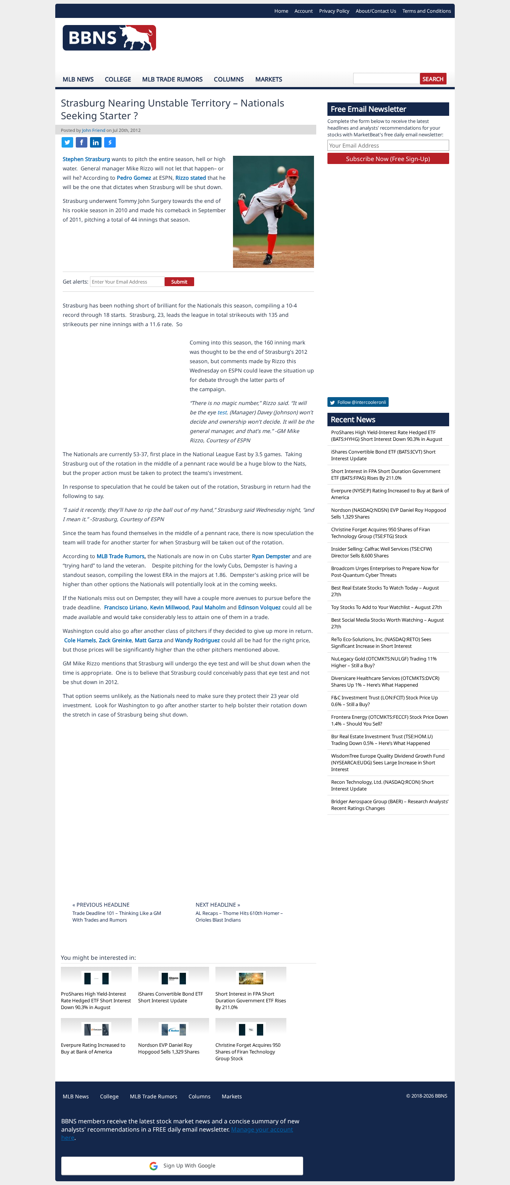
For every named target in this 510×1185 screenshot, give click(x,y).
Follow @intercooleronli (361, 402)
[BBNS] (109, 40)
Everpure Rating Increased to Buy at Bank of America (93, 1048)
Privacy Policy (334, 10)
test (222, 412)
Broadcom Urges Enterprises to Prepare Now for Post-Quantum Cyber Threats (385, 571)
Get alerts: (75, 281)
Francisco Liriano (125, 607)
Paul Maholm (209, 607)
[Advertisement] (309, 44)
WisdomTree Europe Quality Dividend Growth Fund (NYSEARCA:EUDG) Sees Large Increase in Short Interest (388, 762)
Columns (229, 79)
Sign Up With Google (188, 1165)
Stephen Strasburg (86, 159)
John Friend (93, 130)
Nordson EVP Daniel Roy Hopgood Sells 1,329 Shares (168, 1048)
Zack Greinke (115, 640)
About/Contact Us (376, 10)
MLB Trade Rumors (172, 79)
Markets (269, 79)
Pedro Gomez (134, 177)
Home (281, 10)
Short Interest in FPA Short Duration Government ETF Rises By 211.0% (250, 1000)
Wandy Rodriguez (197, 640)
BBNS (441, 1095)
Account (304, 10)
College (118, 79)
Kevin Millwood (169, 607)
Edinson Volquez (259, 607)
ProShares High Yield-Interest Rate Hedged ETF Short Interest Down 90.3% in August (96, 1000)
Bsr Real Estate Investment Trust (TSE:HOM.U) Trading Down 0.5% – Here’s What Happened (382, 739)
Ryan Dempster (271, 556)
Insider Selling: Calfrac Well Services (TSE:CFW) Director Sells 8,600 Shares (381, 552)
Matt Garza (148, 640)
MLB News (78, 79)
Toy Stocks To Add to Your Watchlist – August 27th (386, 607)
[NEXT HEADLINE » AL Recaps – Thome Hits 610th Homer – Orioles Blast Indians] (240, 895)
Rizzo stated (190, 177)
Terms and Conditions (426, 10)
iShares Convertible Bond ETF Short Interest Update (170, 997)
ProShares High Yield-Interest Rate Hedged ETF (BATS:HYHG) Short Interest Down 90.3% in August (386, 435)
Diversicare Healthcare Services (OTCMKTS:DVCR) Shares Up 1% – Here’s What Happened (385, 681)
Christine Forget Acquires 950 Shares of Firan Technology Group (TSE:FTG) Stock (380, 532)
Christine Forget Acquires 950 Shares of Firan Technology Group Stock (247, 1052)
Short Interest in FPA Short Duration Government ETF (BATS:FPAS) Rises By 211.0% (386, 474)
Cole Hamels (80, 640)
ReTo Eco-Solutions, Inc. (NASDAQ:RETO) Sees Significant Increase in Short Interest (381, 642)
